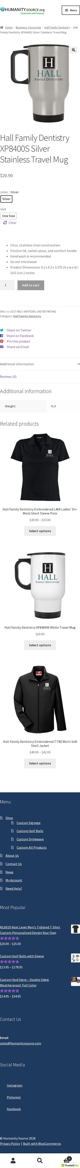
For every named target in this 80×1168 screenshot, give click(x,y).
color (4, 192)
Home (9, 27)
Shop (9, 818)
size (3, 209)
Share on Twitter (19, 330)
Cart (61, 1157)
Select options (40, 531)
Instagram (14, 1085)
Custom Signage (29, 823)
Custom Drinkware (30, 839)
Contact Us (14, 864)
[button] (73, 50)
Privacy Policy (10, 1143)
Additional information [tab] (17, 364)
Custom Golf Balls (30, 831)
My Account (14, 880)
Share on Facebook (20, 336)
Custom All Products (32, 847)
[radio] (6, 199)
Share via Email (18, 347)
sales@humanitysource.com (20, 1043)
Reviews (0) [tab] (8, 376)
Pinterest (14, 1097)
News (9, 872)
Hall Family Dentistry (57, 27)
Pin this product (18, 341)
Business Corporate (28, 27)
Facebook (14, 1109)
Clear (12, 222)
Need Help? (14, 888)
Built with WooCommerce (42, 1143)
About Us (12, 855)
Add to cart (30, 285)
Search (40, 1161)
